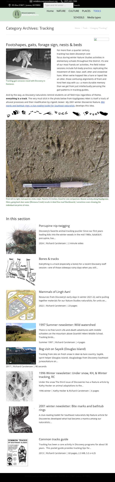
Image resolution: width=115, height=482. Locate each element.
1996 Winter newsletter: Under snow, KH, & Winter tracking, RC (73, 375)
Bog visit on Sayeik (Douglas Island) (62, 349)
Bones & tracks (49, 259)
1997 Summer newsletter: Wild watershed (67, 325)
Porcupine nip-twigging (54, 226)
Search (77, 5)
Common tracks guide (53, 439)
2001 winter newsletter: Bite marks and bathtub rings (71, 408)
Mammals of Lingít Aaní (54, 292)
